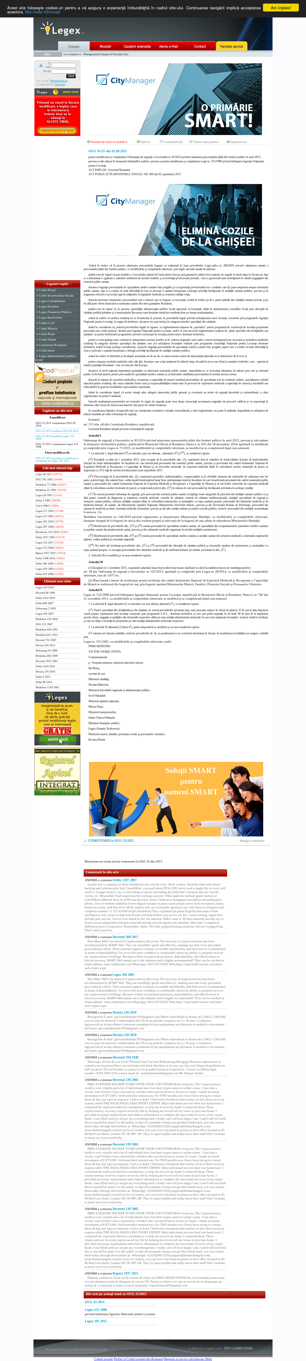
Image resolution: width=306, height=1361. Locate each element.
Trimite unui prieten (206, 142)
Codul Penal (47, 334)
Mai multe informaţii (42, 12)
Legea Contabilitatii (52, 301)
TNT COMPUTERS (238, 1348)
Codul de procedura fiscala (56, 295)
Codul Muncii (48, 328)
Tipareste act (238, 142)
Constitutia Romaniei (53, 345)
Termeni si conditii (68, 1349)
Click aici (60, 84)
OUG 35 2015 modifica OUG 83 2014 (57, 431)
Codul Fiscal (47, 290)
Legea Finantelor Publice (55, 312)
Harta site (50, 1349)
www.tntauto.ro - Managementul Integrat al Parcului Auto (95, 54)
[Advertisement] (57, 208)
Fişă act (145, 142)
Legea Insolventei (50, 317)
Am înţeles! (281, 8)
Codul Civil (47, 323)
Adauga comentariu (252, 840)
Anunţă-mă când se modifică (108, 142)
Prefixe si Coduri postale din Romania (138, 1359)
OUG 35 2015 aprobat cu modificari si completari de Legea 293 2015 (57, 459)
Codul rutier (47, 350)
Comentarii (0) (173, 142)
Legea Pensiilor (49, 306)
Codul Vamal (47, 339)
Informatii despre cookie (93, 1349)
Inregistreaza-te (58, 80)
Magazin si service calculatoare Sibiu (188, 1359)
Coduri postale (103, 1359)
